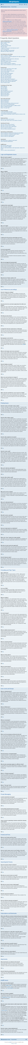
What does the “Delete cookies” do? (7, 51)
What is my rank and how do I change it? (8, 63)
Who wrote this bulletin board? (6, 145)
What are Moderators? (5, 100)
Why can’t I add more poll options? (7, 73)
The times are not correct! (5, 57)
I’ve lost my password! (5, 49)
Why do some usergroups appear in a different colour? (10, 105)
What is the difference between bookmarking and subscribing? (12, 132)
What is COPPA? (4, 43)
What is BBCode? (4, 86)
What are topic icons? (5, 95)
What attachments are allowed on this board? (9, 140)
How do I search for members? (6, 127)
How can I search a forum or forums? (7, 124)
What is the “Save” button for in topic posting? (9, 80)
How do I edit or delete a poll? (6, 74)
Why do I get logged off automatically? (7, 50)
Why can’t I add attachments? (6, 76)
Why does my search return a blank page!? (8, 126)
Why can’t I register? (4, 44)
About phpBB (10, 988)
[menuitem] (2, 4)
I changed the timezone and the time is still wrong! (10, 58)
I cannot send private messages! (7, 111)
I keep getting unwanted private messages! (8, 112)
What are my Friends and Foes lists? (7, 119)
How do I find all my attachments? (7, 141)
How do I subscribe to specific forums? (8, 135)
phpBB (23, 344)
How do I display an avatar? (6, 62)
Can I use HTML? (4, 87)
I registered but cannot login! (6, 45)
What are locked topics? (5, 94)
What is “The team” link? (5, 107)
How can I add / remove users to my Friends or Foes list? (11, 120)
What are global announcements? (7, 91)
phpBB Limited (9, 985)
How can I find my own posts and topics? (8, 128)
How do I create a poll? (5, 72)
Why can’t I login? (4, 46)
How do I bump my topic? (5, 82)
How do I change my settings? (6, 55)
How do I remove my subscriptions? (7, 136)
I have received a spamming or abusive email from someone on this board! (13, 115)
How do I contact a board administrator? (8, 150)
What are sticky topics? (5, 93)
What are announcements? (6, 92)
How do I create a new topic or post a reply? (9, 68)
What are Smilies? (4, 88)
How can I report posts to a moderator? (8, 79)
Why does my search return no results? (8, 125)
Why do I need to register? (5, 42)
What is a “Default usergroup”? (6, 106)
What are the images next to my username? (9, 61)
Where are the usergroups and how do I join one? (10, 103)
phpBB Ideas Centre (6, 997)
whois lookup (4, 1010)
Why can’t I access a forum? (6, 75)
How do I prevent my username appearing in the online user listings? (13, 56)
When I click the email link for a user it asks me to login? (11, 64)
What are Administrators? (5, 99)
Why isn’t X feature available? (6, 146)
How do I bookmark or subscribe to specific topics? (10, 134)
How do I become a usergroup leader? (8, 104)
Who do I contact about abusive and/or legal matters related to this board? (13, 148)
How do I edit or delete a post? (6, 69)
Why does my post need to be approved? (8, 81)
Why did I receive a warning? (6, 77)
